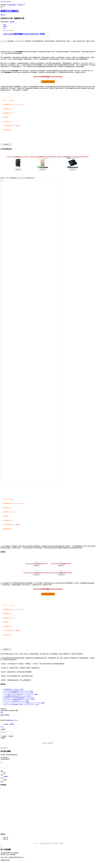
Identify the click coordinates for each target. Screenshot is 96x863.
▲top (2, 726)
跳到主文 (3, 14)
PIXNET (37, 843)
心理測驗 (11, 724)
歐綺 (2, 712)
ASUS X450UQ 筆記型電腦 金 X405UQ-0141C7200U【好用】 (18, 692)
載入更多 (3, 729)
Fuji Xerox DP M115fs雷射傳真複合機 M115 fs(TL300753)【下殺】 (19, 699)
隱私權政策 (56, 843)
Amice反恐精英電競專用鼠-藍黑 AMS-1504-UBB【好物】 (17, 696)
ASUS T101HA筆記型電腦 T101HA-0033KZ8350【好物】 (24, 34)
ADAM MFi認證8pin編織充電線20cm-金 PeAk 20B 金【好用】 (18, 691)
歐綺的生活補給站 (10, 11)
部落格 (5, 26)
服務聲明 (61, 843)
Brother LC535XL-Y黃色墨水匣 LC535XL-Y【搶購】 (16, 701)
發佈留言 (3, 738)
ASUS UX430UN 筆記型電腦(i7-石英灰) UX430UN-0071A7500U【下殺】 (21, 704)
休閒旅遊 (12, 21)
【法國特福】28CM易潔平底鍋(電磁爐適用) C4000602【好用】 (18, 697)
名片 (4, 28)
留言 (11, 720)
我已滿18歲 (3, 860)
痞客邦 (8, 720)
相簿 (4, 24)
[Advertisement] (48, 808)
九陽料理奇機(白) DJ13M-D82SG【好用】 (13, 689)
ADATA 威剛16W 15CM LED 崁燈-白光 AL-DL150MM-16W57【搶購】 (20, 694)
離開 (8, 860)
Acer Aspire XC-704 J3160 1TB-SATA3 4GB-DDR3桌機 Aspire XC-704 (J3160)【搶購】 (24, 703)
